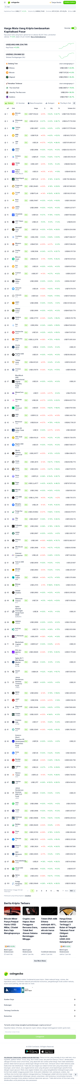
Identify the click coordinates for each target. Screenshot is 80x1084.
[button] (40, 961)
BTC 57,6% (55, 11)
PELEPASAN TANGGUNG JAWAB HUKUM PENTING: (21, 1057)
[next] (63, 891)
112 (58, 891)
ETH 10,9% (63, 11)
